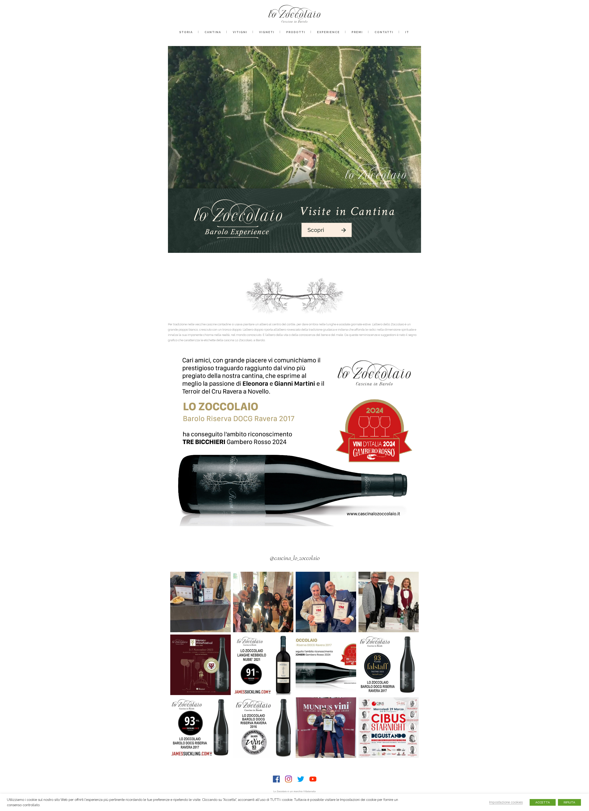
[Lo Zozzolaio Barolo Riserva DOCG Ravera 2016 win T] (326, 727)
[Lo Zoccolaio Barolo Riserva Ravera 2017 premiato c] (326, 602)
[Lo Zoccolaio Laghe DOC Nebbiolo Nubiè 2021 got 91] (263, 665)
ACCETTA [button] (542, 802)
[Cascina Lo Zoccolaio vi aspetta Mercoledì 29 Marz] (388, 727)
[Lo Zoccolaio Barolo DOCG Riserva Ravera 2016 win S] (263, 727)
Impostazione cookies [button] (506, 802)
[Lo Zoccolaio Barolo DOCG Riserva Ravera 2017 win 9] (388, 665)
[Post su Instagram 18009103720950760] (326, 665)
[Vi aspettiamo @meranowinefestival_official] (200, 602)
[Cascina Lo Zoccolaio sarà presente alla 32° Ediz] (200, 665)
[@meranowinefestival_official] (263, 602)
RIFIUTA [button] (569, 802)
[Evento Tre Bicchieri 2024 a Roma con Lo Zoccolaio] (388, 602)
